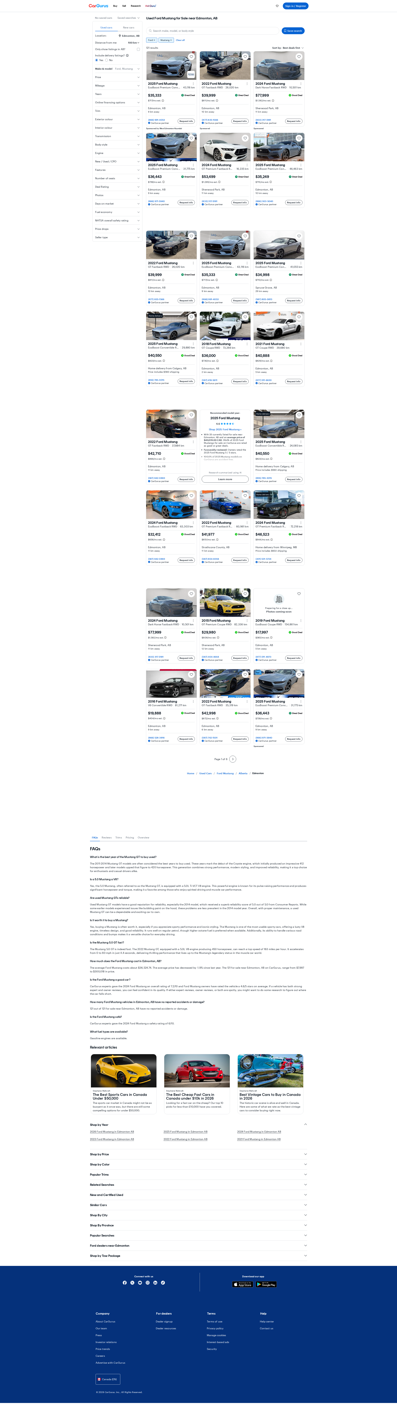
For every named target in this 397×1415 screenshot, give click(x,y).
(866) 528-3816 (156, 737)
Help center (267, 1321)
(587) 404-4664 (210, 656)
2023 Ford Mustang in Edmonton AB (112, 1139)
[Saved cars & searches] (277, 6)
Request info (186, 121)
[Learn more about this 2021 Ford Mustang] (300, 344)
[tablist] (117, 27)
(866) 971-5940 (156, 201)
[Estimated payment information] (163, 100)
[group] (225, 40)
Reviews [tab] (107, 837)
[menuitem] (115, 6)
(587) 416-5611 (209, 380)
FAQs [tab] (95, 837)
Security (212, 1348)
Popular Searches (102, 1235)
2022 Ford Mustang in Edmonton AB (185, 1139)
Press (99, 1335)
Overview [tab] (143, 837)
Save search (294, 30)
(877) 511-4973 (263, 656)
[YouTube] (140, 1283)
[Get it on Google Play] (266, 1284)
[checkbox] (138, 49)
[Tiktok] (163, 1283)
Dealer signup (164, 1321)
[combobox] (128, 18)
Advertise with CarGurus (110, 1362)
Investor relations (106, 1342)
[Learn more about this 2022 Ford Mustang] (247, 83)
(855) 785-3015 (156, 380)
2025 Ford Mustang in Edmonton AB (185, 1131)
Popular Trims (99, 1174)
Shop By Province (102, 1225)
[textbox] (286, 48)
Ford (150, 40)
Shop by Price (99, 1154)
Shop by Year (99, 1125)
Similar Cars (98, 1205)
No (111, 60)
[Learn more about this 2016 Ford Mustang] (193, 701)
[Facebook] (125, 1283)
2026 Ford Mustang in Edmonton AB (112, 1131)
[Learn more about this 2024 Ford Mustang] (300, 83)
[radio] (96, 60)
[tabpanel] (198, 943)
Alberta (243, 773)
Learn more (225, 479)
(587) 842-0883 (156, 478)
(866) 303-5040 (264, 201)
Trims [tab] (118, 837)
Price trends (103, 1348)
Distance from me (106, 42)
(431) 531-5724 (263, 559)
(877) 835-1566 (210, 120)
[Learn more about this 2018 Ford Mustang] (247, 344)
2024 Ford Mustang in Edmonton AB (259, 1131)
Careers (100, 1355)
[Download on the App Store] (242, 1284)
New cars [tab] (128, 27)
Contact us (266, 1328)
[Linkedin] (155, 1283)
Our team (101, 1328)
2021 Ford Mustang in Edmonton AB (259, 1139)
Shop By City (98, 1215)
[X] (132, 1283)
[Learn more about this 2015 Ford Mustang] (247, 620)
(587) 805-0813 (264, 299)
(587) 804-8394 (210, 559)
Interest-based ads (218, 1342)
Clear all (180, 40)
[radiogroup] (117, 58)
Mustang (165, 40)
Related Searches (102, 1185)
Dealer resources (166, 1328)
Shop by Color (100, 1164)
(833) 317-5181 (263, 120)
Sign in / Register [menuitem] (295, 5)
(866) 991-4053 (156, 120)
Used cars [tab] (106, 27)
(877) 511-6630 (264, 380)
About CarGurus (105, 1321)
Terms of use (214, 1321)
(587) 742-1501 (209, 737)
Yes (101, 60)
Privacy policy (215, 1328)
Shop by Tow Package (105, 1256)
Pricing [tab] (130, 837)
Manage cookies (216, 1335)
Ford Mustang (225, 773)
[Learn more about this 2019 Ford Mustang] (300, 620)
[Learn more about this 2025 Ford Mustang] (193, 83)
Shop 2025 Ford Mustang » (225, 429)
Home (190, 773)
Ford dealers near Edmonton (109, 1245)
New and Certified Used (106, 1195)
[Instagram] (148, 1283)
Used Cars (205, 773)
